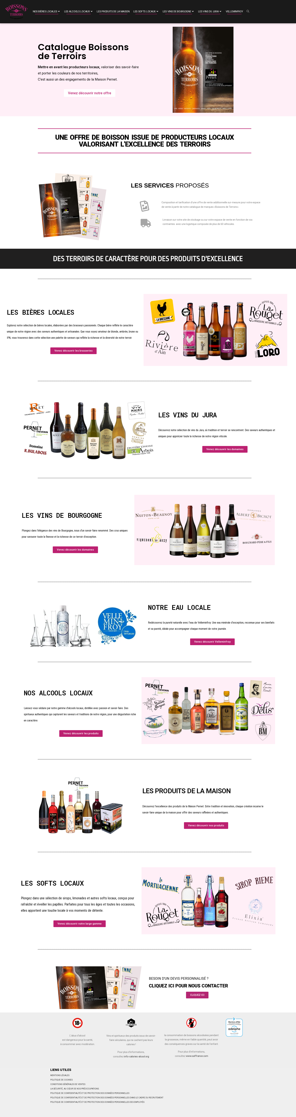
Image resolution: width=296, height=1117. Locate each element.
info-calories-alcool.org (136, 1056)
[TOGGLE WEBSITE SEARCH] (248, 11)
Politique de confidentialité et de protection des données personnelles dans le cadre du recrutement (106, 1097)
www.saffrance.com (197, 1056)
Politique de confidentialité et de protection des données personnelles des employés (97, 1102)
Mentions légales (59, 1075)
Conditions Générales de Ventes (67, 1084)
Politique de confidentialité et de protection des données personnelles (89, 1093)
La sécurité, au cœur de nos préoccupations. (74, 1089)
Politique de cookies (61, 1080)
